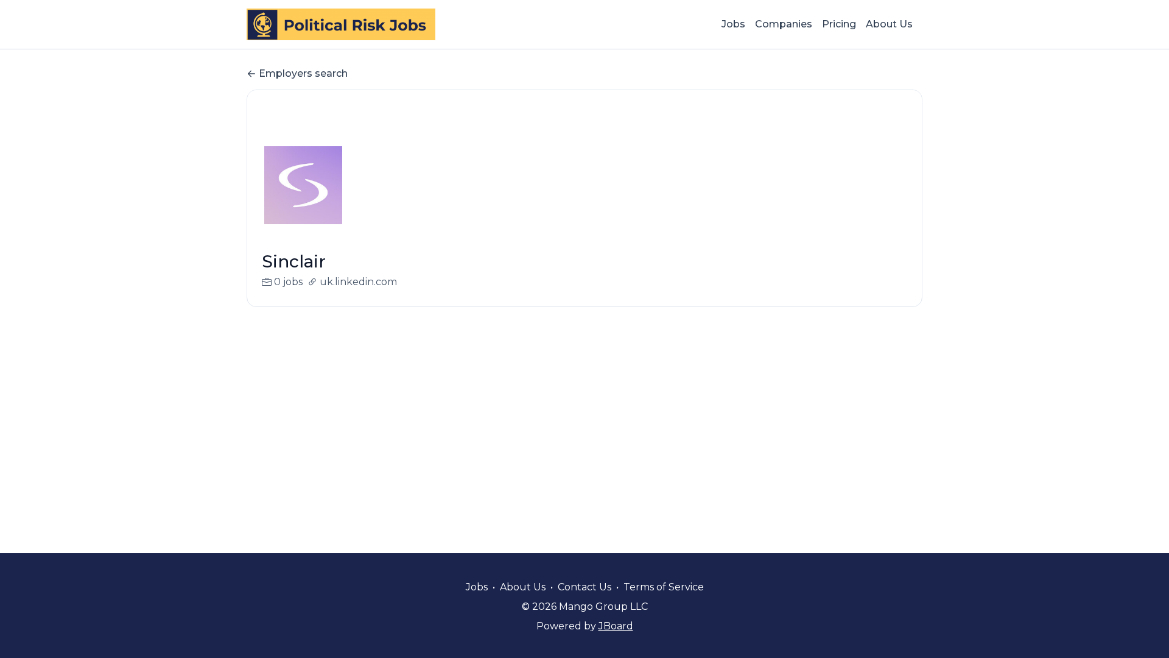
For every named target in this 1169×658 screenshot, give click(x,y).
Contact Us (584, 587)
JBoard (616, 626)
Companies (783, 24)
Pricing (839, 24)
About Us (889, 24)
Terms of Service (663, 587)
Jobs (733, 24)
